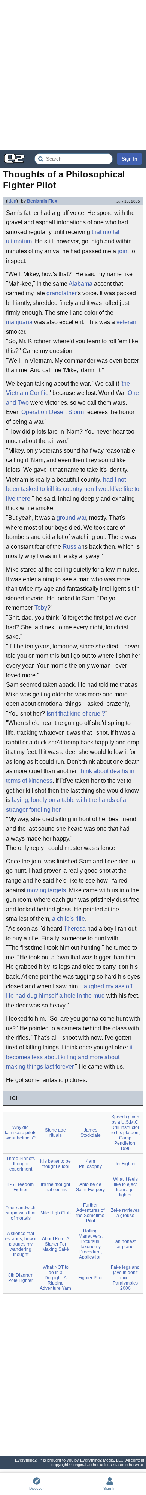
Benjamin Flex (42, 201)
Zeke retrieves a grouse (125, 1213)
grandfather (61, 293)
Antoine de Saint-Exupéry (90, 1187)
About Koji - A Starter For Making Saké (55, 1244)
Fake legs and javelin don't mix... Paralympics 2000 (125, 1278)
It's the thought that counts (55, 1187)
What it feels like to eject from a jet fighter (125, 1187)
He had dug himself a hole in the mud (55, 995)
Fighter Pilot (90, 1277)
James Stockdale (90, 1132)
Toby (40, 608)
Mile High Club (55, 1213)
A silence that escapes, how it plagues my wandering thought (20, 1244)
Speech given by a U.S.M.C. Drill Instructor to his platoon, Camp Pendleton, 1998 (125, 1132)
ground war (71, 518)
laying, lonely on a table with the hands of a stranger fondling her (66, 805)
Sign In (129, 159)
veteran (126, 322)
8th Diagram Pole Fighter (20, 1278)
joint (123, 251)
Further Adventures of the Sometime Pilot (90, 1212)
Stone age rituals (55, 1132)
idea (11, 201)
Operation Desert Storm (52, 412)
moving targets (46, 890)
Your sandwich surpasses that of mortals (21, 1213)
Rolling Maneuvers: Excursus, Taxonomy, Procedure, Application (91, 1244)
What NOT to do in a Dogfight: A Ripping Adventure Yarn (55, 1278)
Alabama (80, 284)
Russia (72, 546)
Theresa (75, 928)
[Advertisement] (73, 75)
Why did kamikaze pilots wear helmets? (20, 1133)
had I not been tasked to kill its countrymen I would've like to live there (72, 489)
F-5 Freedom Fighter (20, 1187)
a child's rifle (68, 919)
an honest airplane (125, 1244)
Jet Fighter (125, 1163)
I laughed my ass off (105, 986)
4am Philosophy (90, 1164)
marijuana (19, 322)
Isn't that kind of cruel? (75, 713)
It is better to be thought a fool (55, 1164)
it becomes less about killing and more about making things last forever (69, 1057)
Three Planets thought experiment (20, 1164)
